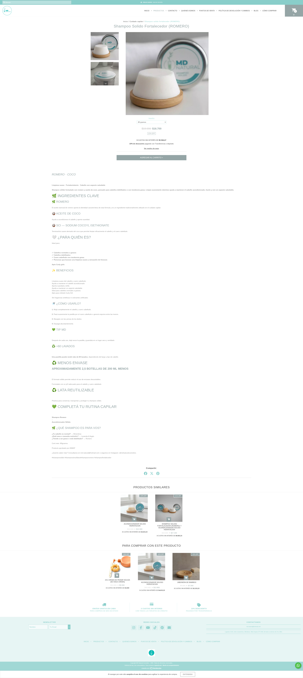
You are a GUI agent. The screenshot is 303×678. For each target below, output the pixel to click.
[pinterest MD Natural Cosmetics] (162, 627)
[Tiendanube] (151, 669)
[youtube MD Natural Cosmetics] (148, 627)
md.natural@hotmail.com (253, 626)
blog (255, 11)
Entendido (188, 674)
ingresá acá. (158, 665)
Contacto (172, 11)
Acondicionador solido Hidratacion (135, 525)
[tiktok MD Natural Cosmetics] (155, 627)
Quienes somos (188, 11)
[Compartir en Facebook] (145, 473)
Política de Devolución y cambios (234, 11)
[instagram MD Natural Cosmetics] (133, 627)
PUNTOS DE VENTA (207, 11)
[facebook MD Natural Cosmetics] (141, 627)
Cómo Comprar (269, 11)
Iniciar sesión (157, 2)
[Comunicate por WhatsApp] (298, 665)
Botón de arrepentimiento (171, 665)
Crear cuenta (147, 2)
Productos (158, 11)
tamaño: (151, 118)
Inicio (146, 11)
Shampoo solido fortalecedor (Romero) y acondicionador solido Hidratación (169, 527)
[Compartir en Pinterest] (157, 473)
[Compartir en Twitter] (151, 473)
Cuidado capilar (136, 21)
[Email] (169, 627)
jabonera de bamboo (186, 582)
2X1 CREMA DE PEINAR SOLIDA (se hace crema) (117, 581)
